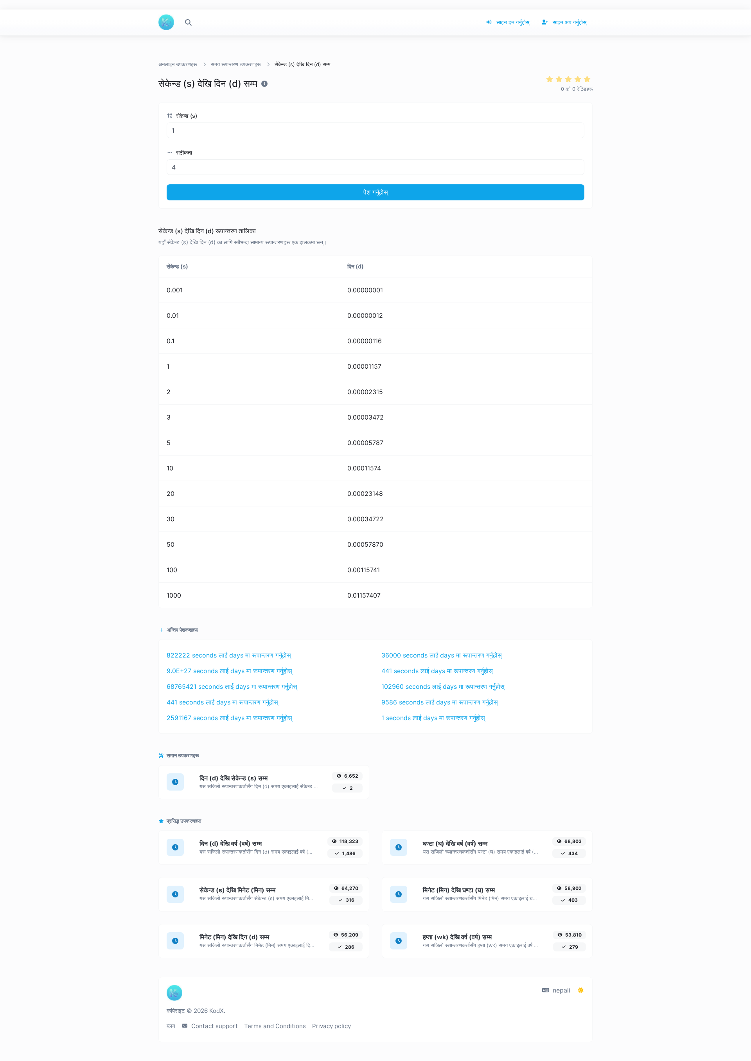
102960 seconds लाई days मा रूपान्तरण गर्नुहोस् (443, 686)
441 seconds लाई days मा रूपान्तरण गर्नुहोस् (437, 671)
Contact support (214, 1026)
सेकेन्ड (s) (185, 115)
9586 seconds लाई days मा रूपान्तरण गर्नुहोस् (439, 702)
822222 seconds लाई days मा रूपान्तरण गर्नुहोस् (229, 655)
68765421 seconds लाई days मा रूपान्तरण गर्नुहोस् (232, 686)
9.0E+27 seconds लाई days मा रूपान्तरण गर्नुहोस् (229, 671)
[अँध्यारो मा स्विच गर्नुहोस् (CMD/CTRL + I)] (581, 990)
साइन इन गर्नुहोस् (512, 22)
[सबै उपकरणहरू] (188, 22)
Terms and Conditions (275, 1026)
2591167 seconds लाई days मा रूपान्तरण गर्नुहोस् (229, 718)
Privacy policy (331, 1026)
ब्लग (171, 1026)
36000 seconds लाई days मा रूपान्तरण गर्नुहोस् (441, 655)
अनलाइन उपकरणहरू (177, 64)
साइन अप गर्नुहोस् (568, 22)
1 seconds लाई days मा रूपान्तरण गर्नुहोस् (433, 718)
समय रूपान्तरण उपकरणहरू (236, 64)
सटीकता (183, 152)
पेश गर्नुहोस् (375, 192)
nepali (560, 990)
